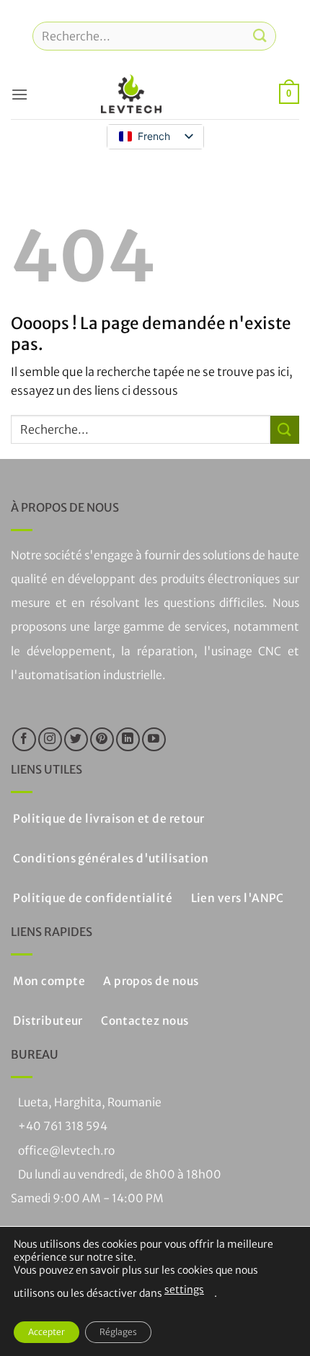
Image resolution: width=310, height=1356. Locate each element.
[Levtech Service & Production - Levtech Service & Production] (131, 94)
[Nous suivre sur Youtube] (154, 739)
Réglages (118, 1331)
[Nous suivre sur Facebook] (24, 739)
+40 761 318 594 (62, 1126)
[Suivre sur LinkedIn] (128, 739)
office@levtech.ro (66, 1151)
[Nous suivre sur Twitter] (76, 739)
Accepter (46, 1331)
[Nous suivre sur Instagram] (50, 739)
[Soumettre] (260, 36)
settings (184, 1289)
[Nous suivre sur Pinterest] (102, 739)
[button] (19, 94)
